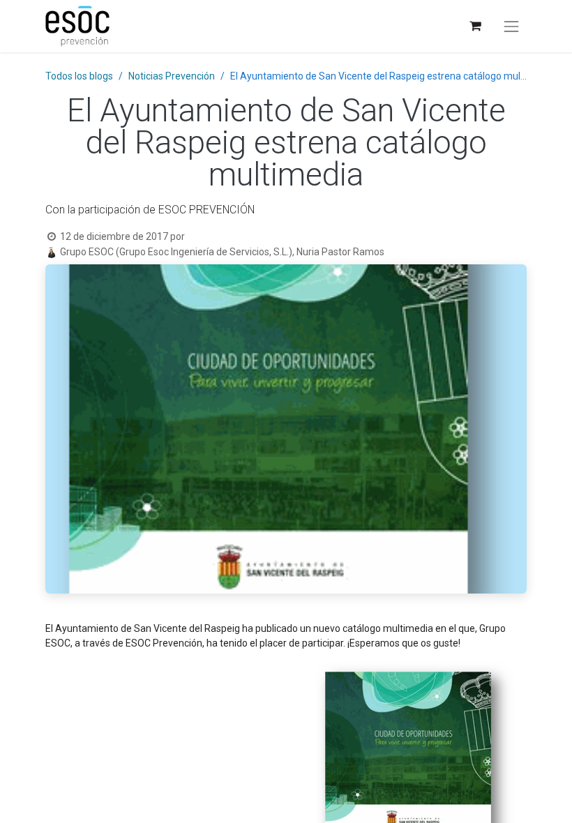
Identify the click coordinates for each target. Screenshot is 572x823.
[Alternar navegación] (511, 26)
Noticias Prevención (171, 76)
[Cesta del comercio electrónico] (475, 26)
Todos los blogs (79, 76)
